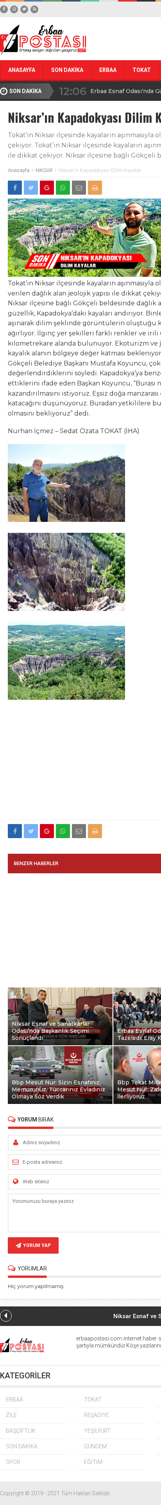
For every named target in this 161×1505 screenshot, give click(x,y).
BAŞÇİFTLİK (21, 1431)
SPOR (13, 1462)
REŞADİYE (96, 1415)
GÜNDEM (95, 1446)
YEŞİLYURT (97, 1431)
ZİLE (11, 1415)
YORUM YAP (37, 1245)
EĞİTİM (93, 1462)
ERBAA (107, 70)
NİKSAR (44, 170)
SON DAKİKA (67, 70)
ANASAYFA (21, 70)
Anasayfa (19, 170)
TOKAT (141, 70)
